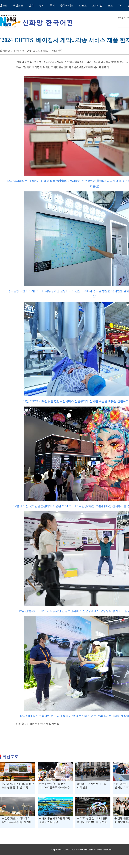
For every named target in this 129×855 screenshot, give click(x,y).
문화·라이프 (67, 5)
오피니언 (97, 5)
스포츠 (83, 5)
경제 (41, 5)
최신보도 (18, 5)
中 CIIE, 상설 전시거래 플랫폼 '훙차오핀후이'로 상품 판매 (92, 822)
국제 (52, 5)
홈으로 (4, 5)
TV (120, 5)
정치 (31, 5)
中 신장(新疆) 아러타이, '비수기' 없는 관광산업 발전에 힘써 (17, 822)
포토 (110, 5)
